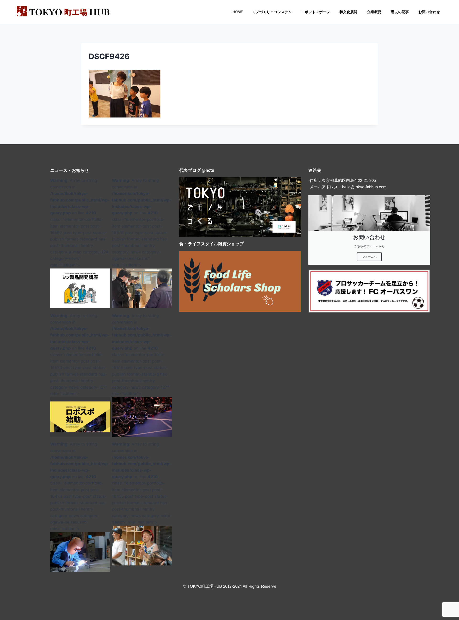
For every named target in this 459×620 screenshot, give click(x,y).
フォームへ (369, 256)
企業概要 (374, 12)
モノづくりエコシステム (272, 12)
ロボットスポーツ (315, 12)
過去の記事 (400, 12)
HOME (238, 12)
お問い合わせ (429, 12)
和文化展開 (348, 12)
